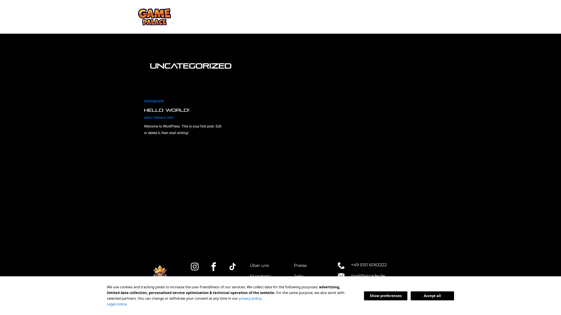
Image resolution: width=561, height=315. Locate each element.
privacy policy (250, 298)
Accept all (432, 295)
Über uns (259, 265)
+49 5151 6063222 (369, 264)
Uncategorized (154, 101)
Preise (300, 265)
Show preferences (386, 295)
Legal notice (117, 304)
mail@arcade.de (368, 275)
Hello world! (166, 110)
